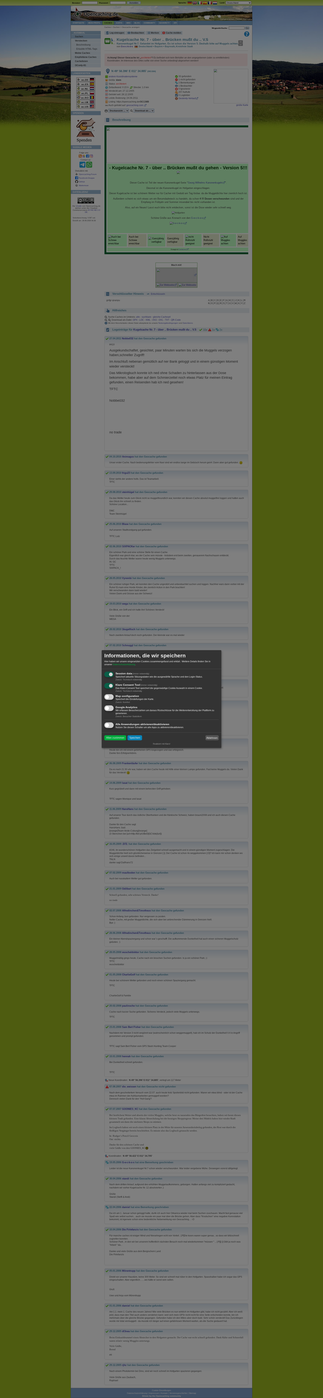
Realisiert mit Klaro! (161, 744)
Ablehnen (212, 737)
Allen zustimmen (115, 737)
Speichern (134, 737)
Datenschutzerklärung (124, 664)
